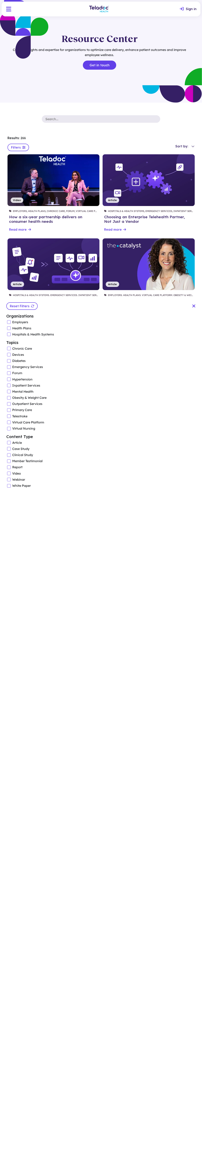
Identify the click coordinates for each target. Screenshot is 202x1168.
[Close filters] (194, 306)
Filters (16, 147)
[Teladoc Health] (99, 9)
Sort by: (181, 146)
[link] (188, 9)
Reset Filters (19, 306)
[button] (8, 9)
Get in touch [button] (99, 65)
